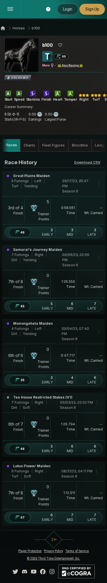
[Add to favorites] (60, 45)
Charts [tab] (29, 145)
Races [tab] (11, 145)
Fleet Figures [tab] (53, 145)
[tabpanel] (53, 342)
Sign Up (92, 9)
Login (67, 9)
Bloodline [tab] (80, 145)
